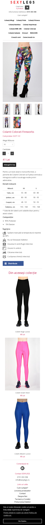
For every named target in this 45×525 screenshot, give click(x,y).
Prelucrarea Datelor (22, 502)
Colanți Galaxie (14, 33)
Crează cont (16, 37)
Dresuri (25, 33)
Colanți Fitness (34, 20)
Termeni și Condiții (22, 499)
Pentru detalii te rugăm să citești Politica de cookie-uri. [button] (20, 514)
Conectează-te (29, 37)
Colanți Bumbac (15, 25)
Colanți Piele (21, 20)
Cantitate (6, 149)
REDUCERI (33, 33)
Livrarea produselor (22, 490)
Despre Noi (22, 496)
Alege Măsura (8, 140)
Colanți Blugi (9, 20)
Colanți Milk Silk (15, 29)
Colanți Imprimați (29, 25)
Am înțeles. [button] (22, 521)
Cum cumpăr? (22, 488)
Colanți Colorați (30, 29)
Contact (22, 493)
